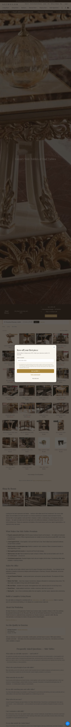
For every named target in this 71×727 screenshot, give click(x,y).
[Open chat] (68, 724)
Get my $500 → (35, 371)
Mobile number (20, 357)
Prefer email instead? (35, 374)
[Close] (54, 347)
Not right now (35, 378)
